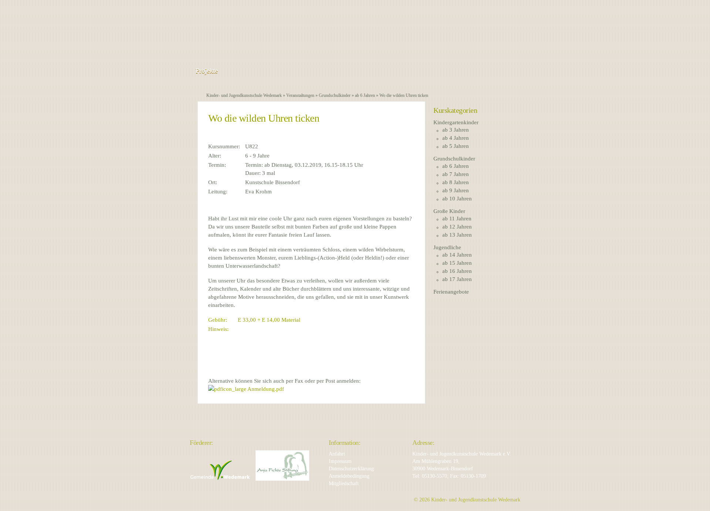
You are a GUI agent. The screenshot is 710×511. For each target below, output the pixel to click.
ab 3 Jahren (455, 130)
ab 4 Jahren (455, 138)
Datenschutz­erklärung (351, 468)
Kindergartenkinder (456, 122)
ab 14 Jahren (457, 255)
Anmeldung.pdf (265, 389)
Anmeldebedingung (349, 476)
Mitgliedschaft (344, 483)
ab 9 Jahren (455, 190)
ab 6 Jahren (365, 95)
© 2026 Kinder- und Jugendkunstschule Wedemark (467, 499)
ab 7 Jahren (455, 174)
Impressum (340, 461)
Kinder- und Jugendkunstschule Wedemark (244, 95)
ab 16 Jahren (457, 271)
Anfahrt (337, 454)
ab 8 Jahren (455, 182)
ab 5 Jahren (455, 146)
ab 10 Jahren (457, 199)
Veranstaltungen (300, 95)
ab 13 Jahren (457, 235)
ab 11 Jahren (456, 218)
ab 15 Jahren (457, 263)
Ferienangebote (451, 292)
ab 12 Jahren (457, 227)
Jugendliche (447, 247)
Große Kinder (449, 211)
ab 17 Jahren (457, 279)
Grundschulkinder (335, 95)
